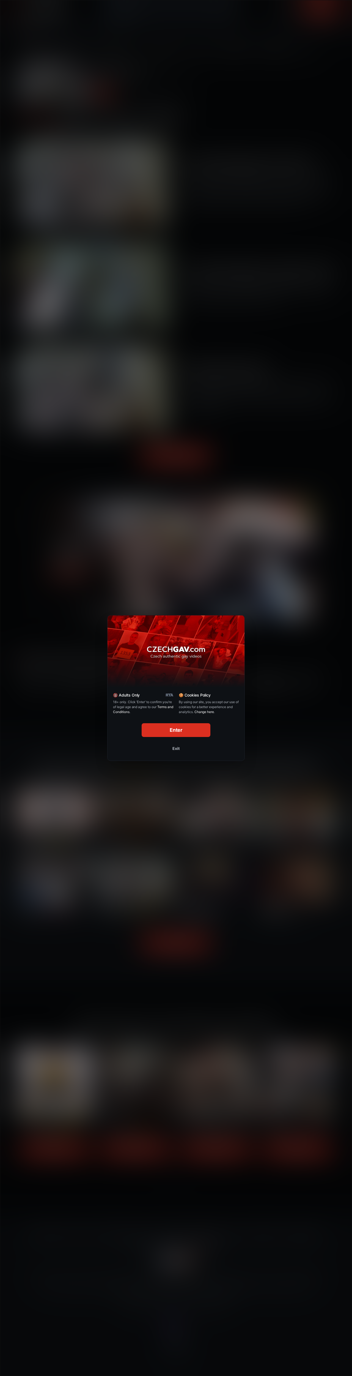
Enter (176, 730)
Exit (176, 748)
